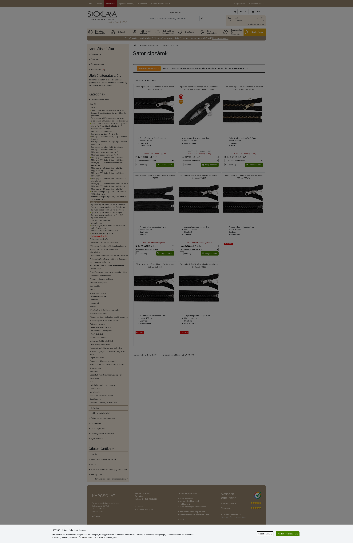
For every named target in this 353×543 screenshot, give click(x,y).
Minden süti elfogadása (287, 534)
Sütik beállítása (265, 534)
